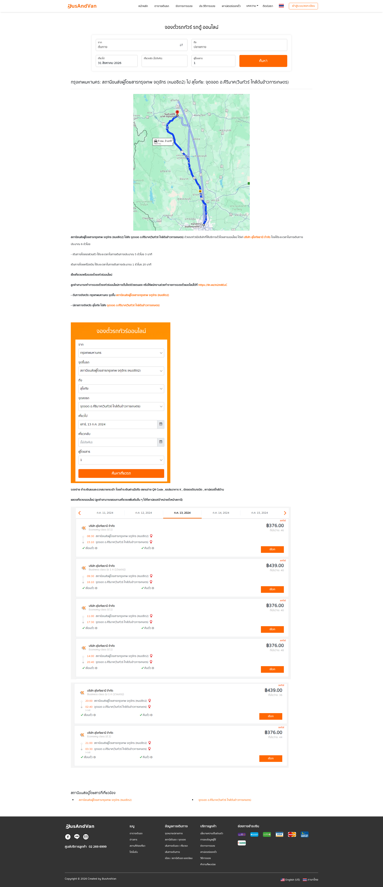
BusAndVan (109, 879)
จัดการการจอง (207, 846)
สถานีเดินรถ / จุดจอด (175, 840)
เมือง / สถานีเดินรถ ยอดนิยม (178, 858)
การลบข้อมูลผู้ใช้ (208, 840)
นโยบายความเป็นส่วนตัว (211, 833)
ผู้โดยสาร (198, 58)
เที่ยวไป (101, 58)
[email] (86, 837)
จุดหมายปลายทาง (174, 833)
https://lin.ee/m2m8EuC (212, 285)
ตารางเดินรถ (136, 833)
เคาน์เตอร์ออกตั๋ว (208, 852)
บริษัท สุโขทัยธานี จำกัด (257, 237)
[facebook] (68, 837)
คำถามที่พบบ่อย (208, 864)
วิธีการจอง (205, 858)
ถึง (195, 42)
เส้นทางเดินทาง (172, 852)
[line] (77, 837)
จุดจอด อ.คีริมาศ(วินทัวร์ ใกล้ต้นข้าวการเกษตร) (133, 305)
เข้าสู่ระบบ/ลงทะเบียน (303, 6)
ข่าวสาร (133, 840)
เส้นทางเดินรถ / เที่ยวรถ (176, 846)
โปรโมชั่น (134, 852)
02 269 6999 (98, 847)
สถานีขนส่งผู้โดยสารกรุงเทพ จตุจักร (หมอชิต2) (105, 800)
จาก (100, 42)
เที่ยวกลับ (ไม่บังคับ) (153, 58)
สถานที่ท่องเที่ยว (137, 846)
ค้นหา (263, 61)
